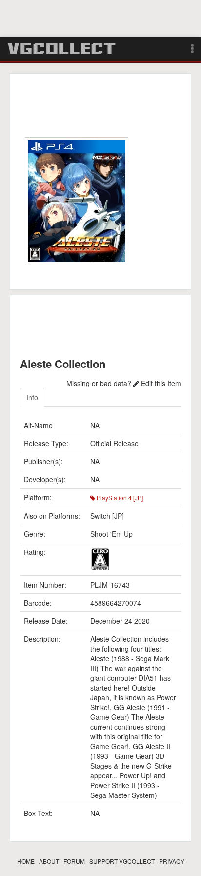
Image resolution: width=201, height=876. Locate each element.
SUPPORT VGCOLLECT (122, 861)
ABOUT (49, 861)
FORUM (74, 861)
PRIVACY (171, 861)
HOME (26, 861)
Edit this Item (160, 383)
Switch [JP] (107, 516)
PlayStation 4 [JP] (119, 497)
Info (32, 397)
